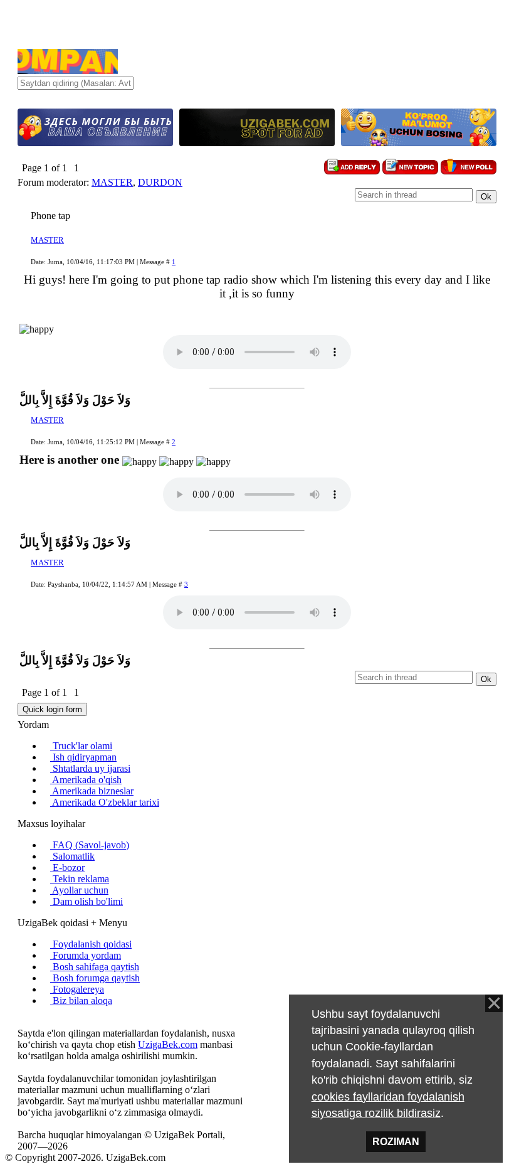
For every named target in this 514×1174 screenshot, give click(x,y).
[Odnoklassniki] (41, 1022)
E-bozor (67, 867)
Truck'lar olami (81, 745)
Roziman (395, 1141)
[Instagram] (21, 1022)
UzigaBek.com (167, 1044)
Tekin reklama (79, 878)
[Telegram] (51, 1022)
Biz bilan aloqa (81, 1000)
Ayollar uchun (79, 890)
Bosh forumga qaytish (95, 978)
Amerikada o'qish (86, 779)
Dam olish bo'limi (86, 901)
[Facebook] (31, 1022)
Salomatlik (72, 856)
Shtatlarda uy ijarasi (90, 768)
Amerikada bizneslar (92, 791)
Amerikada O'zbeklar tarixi (104, 802)
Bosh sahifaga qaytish (94, 966)
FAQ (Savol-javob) (89, 845)
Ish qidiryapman (83, 757)
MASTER (112, 182)
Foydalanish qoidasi (91, 944)
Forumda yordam (85, 955)
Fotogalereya (77, 989)
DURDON (160, 182)
